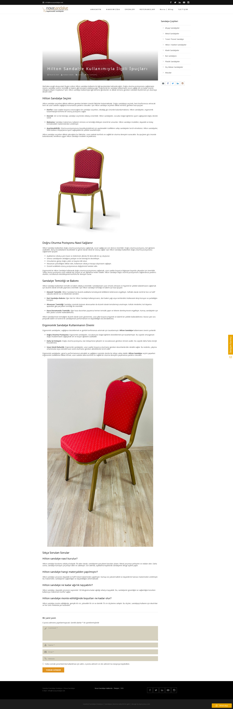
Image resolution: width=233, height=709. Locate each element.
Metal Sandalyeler (172, 33)
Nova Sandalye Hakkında (103, 688)
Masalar (168, 72)
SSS (122, 688)
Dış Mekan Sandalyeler (174, 67)
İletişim (116, 688)
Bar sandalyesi (171, 56)
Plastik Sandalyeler (172, 61)
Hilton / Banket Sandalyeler (175, 45)
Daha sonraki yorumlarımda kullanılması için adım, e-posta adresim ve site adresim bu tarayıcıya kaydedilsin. (87, 664)
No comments (92, 75)
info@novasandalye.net (54, 2)
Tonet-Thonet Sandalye (174, 39)
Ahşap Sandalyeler (172, 28)
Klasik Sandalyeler (172, 50)
